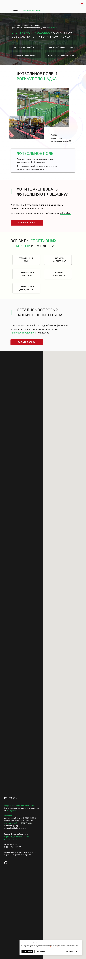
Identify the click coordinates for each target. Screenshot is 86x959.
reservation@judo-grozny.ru (15, 828)
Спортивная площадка (31, 10)
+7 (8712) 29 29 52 (29, 818)
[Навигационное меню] (82, 4)
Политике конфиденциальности (58, 946)
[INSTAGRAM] (5, 862)
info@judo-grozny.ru (12, 826)
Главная (15, 10)
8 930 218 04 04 (41, 208)
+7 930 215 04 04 (26, 821)
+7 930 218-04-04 (25, 823)
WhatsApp (65, 213)
